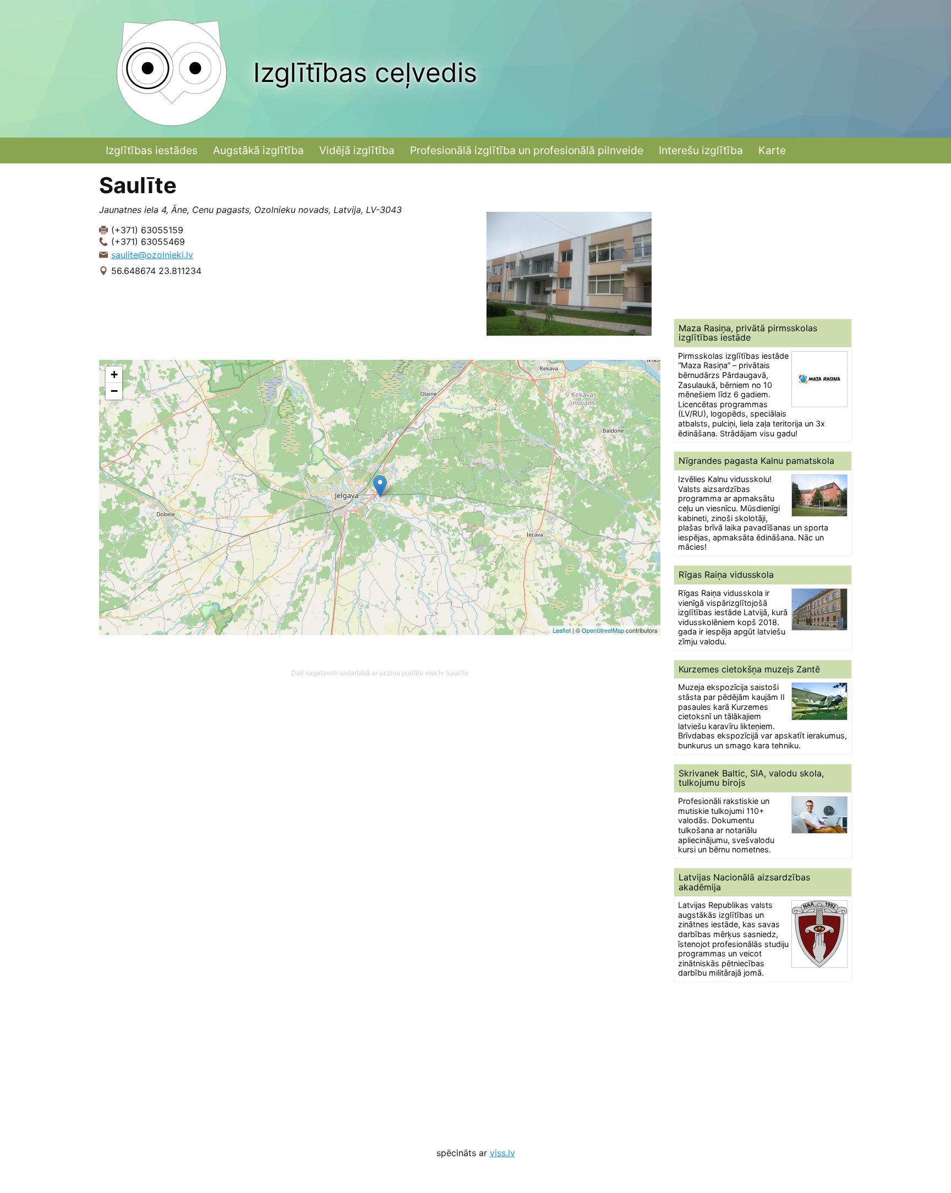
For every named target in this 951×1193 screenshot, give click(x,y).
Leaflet (562, 630)
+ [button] (114, 374)
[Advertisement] (763, 241)
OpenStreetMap (603, 630)
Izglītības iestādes (152, 150)
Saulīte (457, 673)
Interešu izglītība (701, 150)
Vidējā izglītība (357, 150)
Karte (772, 150)
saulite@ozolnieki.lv (152, 254)
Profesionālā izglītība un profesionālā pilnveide (526, 150)
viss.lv (502, 1152)
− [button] (114, 391)
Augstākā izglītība (258, 150)
